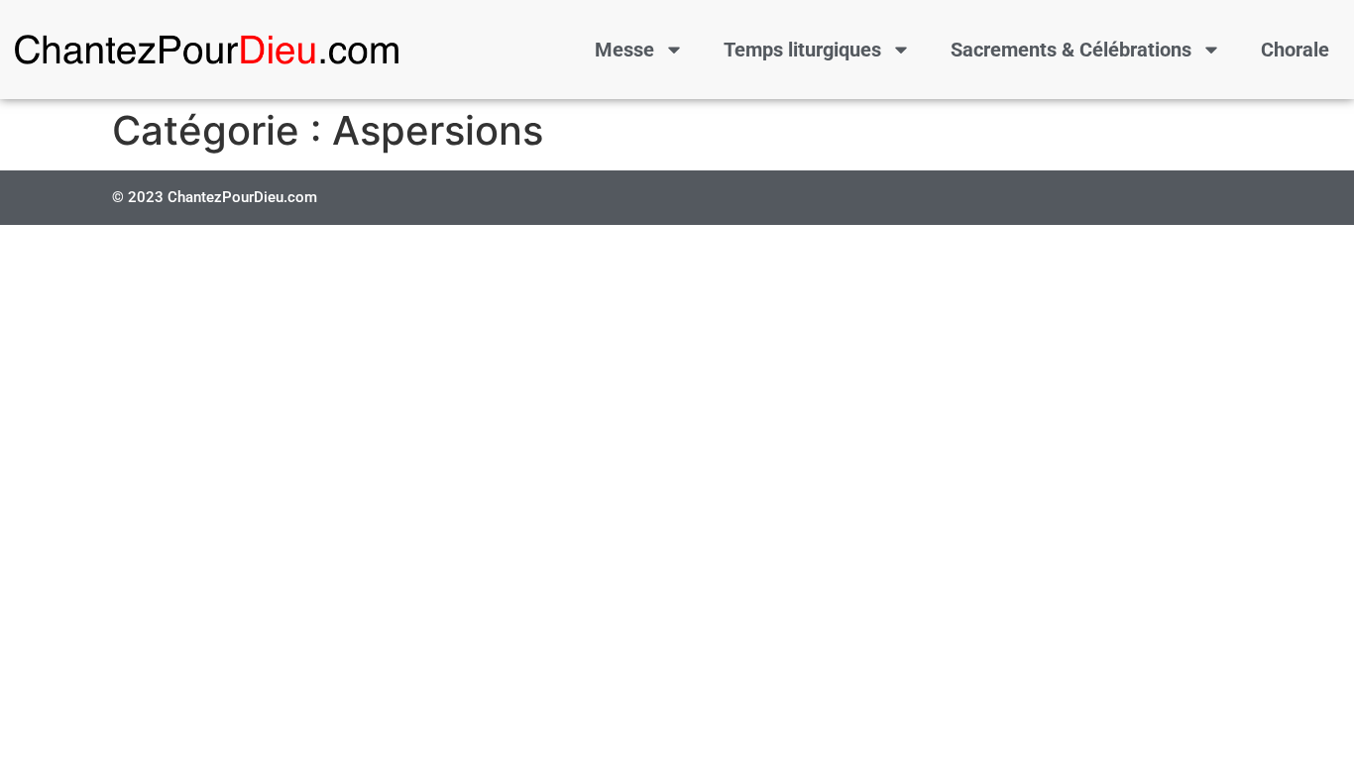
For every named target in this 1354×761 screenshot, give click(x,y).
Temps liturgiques (802, 49)
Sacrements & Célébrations (1071, 49)
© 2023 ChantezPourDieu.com (214, 197)
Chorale (1295, 49)
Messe (624, 49)
